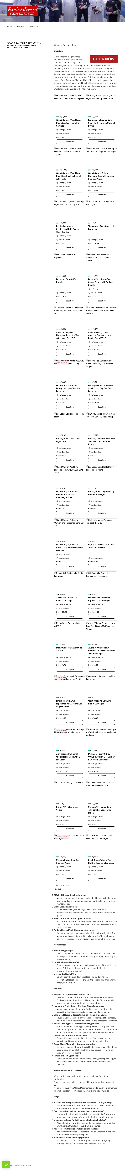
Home (9, 27)
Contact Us (33, 27)
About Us (20, 27)
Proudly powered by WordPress (19, 1165)
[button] (6, 1164)
